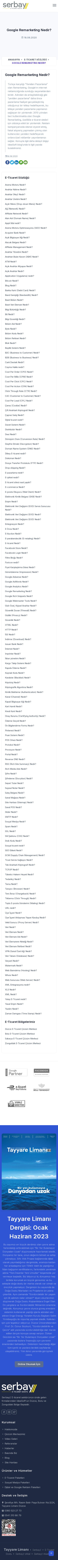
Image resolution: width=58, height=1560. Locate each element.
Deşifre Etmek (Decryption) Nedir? (22, 444)
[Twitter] (14, 1412)
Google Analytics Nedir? (16, 586)
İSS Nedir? (10, 634)
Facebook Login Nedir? (16, 553)
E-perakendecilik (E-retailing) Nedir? (22, 538)
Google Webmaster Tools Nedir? (21, 601)
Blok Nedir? (10, 343)
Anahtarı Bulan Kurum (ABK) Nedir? (22, 256)
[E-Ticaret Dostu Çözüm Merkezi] (16, 6)
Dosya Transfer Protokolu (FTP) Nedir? (24, 463)
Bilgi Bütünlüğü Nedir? (15, 309)
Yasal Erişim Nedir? (14, 1004)
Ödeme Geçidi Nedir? (15, 721)
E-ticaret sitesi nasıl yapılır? (18, 482)
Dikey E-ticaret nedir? (15, 453)
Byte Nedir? (10, 328)
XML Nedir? (11, 994)
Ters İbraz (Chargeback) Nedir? (20, 893)
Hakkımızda (10, 1429)
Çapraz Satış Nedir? (14, 415)
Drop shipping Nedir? (15, 468)
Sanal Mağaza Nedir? (15, 797)
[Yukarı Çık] (51, 1553)
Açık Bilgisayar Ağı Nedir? (17, 237)
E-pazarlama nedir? (14, 472)
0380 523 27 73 (12, 1510)
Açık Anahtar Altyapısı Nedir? (19, 266)
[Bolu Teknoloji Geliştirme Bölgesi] (41, 1087)
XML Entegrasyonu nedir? (17, 984)
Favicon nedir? (12, 562)
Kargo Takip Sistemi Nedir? (18, 663)
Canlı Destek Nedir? (14, 362)
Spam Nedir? (11, 826)
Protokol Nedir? (12, 744)
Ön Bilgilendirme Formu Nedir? (19, 725)
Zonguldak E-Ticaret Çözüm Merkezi (23, 1043)
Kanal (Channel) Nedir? (16, 696)
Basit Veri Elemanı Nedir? (17, 304)
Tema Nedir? (11, 884)
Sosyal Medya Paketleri (17, 1482)
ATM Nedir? (11, 261)
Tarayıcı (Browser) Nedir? (17, 888)
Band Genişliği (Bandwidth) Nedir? (21, 295)
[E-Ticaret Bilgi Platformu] (16, 1087)
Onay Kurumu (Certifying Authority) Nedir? (25, 716)
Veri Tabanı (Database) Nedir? (19, 956)
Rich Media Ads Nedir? (16, 769)
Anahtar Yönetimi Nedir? (16, 252)
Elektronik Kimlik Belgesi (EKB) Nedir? (23, 496)
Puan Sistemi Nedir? (14, 735)
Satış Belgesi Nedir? (14, 792)
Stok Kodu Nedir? (13, 840)
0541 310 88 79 (12, 1515)
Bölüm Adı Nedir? (13, 324)
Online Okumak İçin (29, 1364)
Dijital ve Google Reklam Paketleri (22, 1487)
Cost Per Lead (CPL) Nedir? (19, 400)
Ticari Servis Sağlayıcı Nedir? (19, 860)
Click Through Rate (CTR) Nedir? (21, 391)
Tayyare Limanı (16, 1549)
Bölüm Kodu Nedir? (14, 333)
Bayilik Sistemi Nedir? (15, 348)
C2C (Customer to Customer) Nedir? (23, 396)
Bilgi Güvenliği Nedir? (15, 319)
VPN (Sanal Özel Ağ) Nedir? (18, 951)
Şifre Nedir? (11, 773)
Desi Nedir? (10, 434)
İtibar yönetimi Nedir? (15, 658)
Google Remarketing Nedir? (18, 591)
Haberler (9, 1448)
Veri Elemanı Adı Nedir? (16, 936)
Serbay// (36, 1549)
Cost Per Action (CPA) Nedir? (19, 386)
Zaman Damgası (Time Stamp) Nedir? (23, 1013)
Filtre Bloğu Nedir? (14, 557)
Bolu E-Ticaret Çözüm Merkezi (20, 1033)
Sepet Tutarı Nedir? (14, 783)
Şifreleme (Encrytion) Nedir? (19, 778)
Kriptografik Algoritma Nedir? (19, 687)
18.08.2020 (12, 156)
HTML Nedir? (11, 625)
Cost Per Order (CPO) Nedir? (19, 372)
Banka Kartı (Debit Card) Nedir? (20, 290)
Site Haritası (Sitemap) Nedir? (19, 802)
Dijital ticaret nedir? (14, 420)
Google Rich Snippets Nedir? (19, 596)
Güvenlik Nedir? (12, 620)
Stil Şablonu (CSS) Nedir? (17, 836)
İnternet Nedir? (12, 649)
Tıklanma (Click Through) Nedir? (20, 898)
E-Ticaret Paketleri (14, 1477)
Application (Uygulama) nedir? (19, 276)
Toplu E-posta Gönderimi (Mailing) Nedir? (25, 903)
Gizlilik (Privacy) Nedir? (16, 615)
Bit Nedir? (9, 314)
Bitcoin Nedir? (12, 280)
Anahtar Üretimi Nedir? (16, 199)
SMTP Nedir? (11, 817)
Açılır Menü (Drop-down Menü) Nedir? (23, 204)
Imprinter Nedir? (13, 653)
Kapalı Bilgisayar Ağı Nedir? (18, 701)
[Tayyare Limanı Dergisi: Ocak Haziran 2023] (29, 1171)
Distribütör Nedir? (13, 429)
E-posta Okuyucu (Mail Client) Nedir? (23, 492)
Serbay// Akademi (43, 1553)
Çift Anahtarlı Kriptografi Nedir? (20, 410)
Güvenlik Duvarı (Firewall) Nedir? (20, 610)
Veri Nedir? (10, 927)
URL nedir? (10, 908)
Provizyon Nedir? (13, 749)
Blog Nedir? (10, 285)
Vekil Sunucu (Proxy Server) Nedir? (22, 922)
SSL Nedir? (10, 831)
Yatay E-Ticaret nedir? (15, 999)
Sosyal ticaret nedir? (15, 845)
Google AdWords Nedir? (17, 581)
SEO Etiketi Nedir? (14, 850)
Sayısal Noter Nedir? (15, 788)
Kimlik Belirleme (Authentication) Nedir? (24, 692)
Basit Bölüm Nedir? (14, 300)
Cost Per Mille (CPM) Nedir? (19, 376)
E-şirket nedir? (12, 477)
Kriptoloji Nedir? (12, 682)
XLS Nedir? (10, 989)
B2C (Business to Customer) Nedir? (22, 352)
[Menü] (53, 5)
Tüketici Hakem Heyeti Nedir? (19, 874)
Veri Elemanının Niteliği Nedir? (19, 941)
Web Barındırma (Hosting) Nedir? (21, 970)
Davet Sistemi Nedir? (15, 424)
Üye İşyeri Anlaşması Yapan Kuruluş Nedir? (25, 917)
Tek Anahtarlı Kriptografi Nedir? (20, 865)
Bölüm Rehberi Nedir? (15, 338)
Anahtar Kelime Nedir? (15, 189)
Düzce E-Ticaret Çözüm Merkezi (21, 1029)
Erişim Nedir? (11, 501)
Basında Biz (10, 1453)
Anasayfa (14, 59)
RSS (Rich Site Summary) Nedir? (20, 764)
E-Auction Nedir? (13, 533)
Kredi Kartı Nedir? (13, 711)
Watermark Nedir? (14, 965)
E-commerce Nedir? (15, 487)
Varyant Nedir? (12, 961)
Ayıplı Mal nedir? (13, 223)
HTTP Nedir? (11, 629)
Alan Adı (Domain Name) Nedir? (20, 218)
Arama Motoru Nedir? (15, 184)
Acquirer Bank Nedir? (15, 232)
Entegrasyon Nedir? (14, 524)
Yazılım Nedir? (12, 1008)
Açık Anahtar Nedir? (14, 271)
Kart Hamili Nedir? (13, 706)
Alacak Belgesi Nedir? (15, 242)
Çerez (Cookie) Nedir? (16, 405)
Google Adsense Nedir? (16, 577)
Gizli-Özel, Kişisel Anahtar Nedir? (20, 605)
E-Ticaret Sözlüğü (35, 59)
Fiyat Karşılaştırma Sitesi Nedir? (20, 567)
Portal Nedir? (11, 754)
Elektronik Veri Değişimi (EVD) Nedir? (23, 514)
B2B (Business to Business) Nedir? (22, 357)
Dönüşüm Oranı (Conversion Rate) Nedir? (25, 439)
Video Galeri (10, 1438)
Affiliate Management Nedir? (19, 247)
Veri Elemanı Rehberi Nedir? (18, 946)
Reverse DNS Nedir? (15, 759)
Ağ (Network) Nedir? (15, 208)
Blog (6, 1457)
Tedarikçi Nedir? (13, 879)
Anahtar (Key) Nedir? (15, 194)
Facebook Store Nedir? (16, 548)
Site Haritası (10, 1462)
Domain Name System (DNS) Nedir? (22, 448)
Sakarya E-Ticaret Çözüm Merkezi (21, 1038)
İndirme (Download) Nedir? (18, 639)
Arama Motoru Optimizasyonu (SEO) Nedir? (26, 228)
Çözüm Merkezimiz (14, 1434)
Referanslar (10, 1443)
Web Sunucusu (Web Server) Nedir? (22, 980)
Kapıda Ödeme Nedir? (15, 668)
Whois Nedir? (11, 975)
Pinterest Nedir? (13, 730)
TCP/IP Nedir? (12, 869)
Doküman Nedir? (13, 458)
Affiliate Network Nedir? (16, 213)
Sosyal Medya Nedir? (15, 821)
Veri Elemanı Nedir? (14, 932)
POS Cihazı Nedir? (14, 740)
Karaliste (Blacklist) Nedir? (18, 677)
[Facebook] (4, 1412)
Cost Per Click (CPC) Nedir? (19, 381)
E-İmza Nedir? (12, 529)
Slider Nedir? (11, 812)
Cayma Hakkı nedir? (14, 367)
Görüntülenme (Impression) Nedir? (21, 572)
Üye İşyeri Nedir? (13, 913)
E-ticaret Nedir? (12, 543)
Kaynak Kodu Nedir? (14, 673)
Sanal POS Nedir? (13, 807)
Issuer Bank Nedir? (14, 644)
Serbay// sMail (22, 1553)
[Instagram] (9, 1412)
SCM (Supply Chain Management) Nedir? (25, 855)
